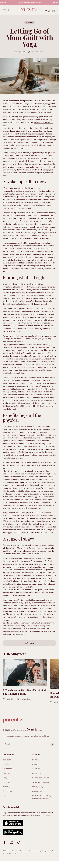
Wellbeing (29, 22)
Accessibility (37, 791)
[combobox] (50, 11)
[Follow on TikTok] (18, 842)
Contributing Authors (40, 778)
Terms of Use (11, 853)
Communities (8, 791)
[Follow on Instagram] (11, 842)
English (51, 10)
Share (31, 643)
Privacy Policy (37, 786)
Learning (6, 764)
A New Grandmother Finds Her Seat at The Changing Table (24, 692)
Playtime (6, 773)
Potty (5, 778)
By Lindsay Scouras (37, 52)
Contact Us (36, 773)
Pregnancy (7, 782)
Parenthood (7, 768)
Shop (5, 796)
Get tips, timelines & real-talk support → (28, 2)
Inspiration (7, 760)
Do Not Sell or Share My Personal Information (41, 797)
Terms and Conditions (40, 782)
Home (34, 760)
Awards (35, 764)
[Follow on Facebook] (4, 842)
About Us (36, 768)
